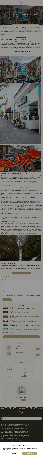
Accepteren (29, 453)
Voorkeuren (13, 453)
